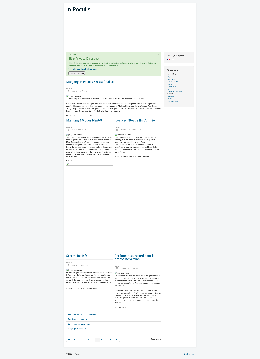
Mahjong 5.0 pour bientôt (84, 120)
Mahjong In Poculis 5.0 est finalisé (90, 82)
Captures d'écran (173, 81)
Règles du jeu (172, 86)
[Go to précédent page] (75, 340)
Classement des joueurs (175, 91)
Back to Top (189, 353)
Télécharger (171, 79)
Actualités (171, 96)
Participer (171, 84)
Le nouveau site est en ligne (79, 324)
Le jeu (169, 77)
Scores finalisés (76, 256)
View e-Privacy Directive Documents (82, 69)
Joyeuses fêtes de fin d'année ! (135, 120)
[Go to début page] (69, 340)
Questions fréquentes (175, 89)
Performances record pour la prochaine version (135, 257)
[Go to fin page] (117, 340)
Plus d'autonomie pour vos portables (82, 314)
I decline (80, 73)
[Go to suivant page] (111, 340)
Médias (170, 98)
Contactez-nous (173, 101)
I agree (72, 73)
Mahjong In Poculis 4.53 (77, 328)
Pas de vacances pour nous (79, 319)
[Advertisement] (130, 33)
